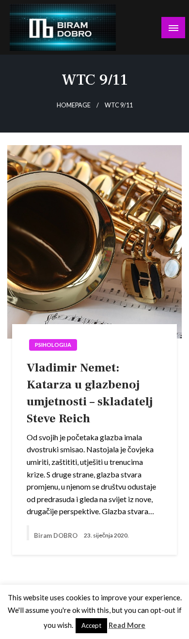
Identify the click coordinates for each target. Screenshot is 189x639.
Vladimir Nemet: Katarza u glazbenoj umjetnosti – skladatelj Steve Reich (90, 393)
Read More (127, 625)
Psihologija (53, 345)
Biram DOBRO (56, 535)
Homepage (74, 105)
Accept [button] (91, 625)
